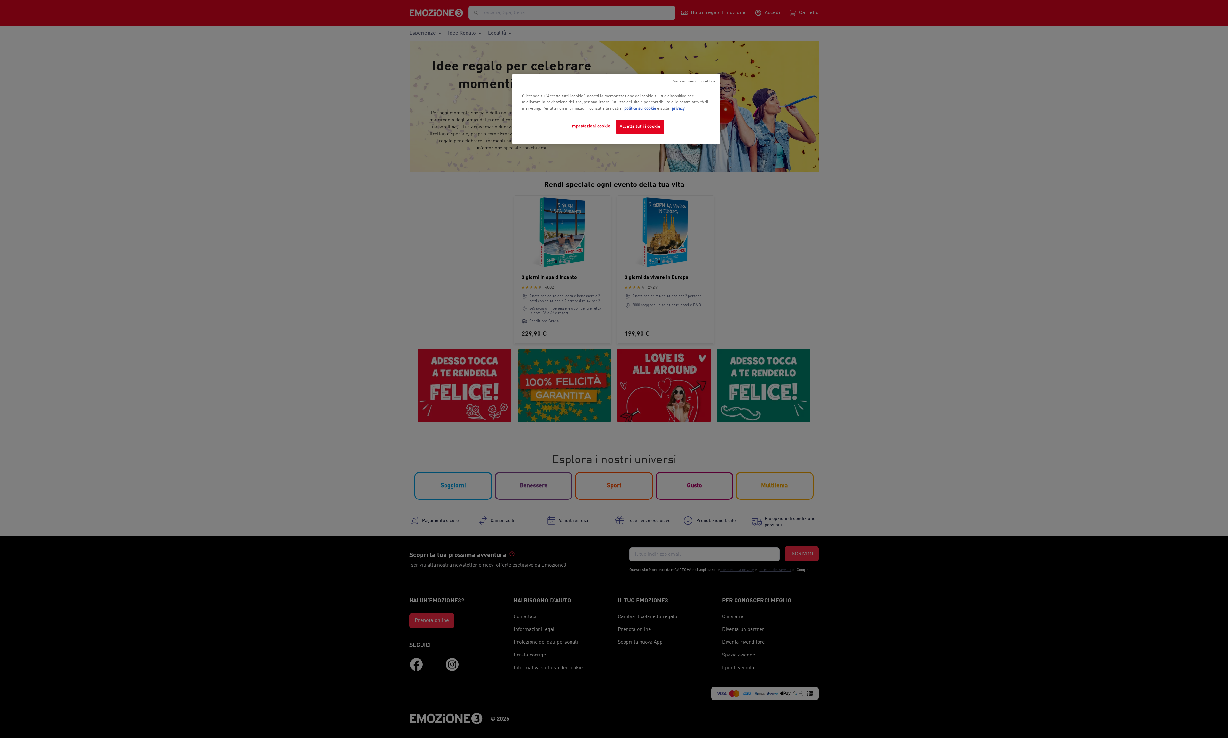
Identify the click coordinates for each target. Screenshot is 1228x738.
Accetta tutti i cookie (640, 126)
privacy (678, 108)
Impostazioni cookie (590, 126)
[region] (616, 109)
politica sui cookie (640, 108)
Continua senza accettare (693, 81)
